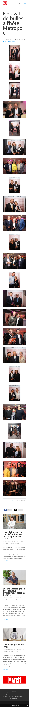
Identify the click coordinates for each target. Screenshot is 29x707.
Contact (13, 691)
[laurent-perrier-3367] (14, 288)
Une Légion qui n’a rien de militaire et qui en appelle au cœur (13, 535)
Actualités (5, 543)
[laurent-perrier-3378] (14, 477)
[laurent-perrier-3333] (14, 250)
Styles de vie (19, 600)
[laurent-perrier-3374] (14, 458)
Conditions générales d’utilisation (13, 693)
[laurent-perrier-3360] (14, 325)
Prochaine (22, 500)
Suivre (9, 510)
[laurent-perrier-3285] (14, 98)
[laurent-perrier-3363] (14, 306)
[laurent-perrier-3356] (14, 344)
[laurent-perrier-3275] (14, 61)
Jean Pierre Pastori (10, 541)
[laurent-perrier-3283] (14, 79)
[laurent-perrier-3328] (14, 231)
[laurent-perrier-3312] (14, 155)
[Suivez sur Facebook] (5, 510)
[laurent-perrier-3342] (14, 401)
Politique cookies (8, 696)
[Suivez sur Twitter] (15, 510)
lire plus (5, 561)
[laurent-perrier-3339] (14, 420)
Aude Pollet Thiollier (10, 649)
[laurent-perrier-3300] (14, 136)
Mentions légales (19, 696)
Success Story (12, 543)
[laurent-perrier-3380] (14, 117)
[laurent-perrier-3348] (14, 363)
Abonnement (13, 698)
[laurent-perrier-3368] (14, 269)
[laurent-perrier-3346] (14, 382)
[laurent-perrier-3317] (14, 193)
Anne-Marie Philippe (10, 41)
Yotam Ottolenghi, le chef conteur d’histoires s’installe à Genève (14, 591)
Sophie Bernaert (9, 597)
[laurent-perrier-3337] (14, 439)
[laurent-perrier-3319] (14, 212)
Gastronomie (12, 600)
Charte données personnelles (14, 695)
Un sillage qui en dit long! (13, 645)
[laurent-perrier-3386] (14, 496)
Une (18, 543)
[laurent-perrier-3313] (14, 174)
